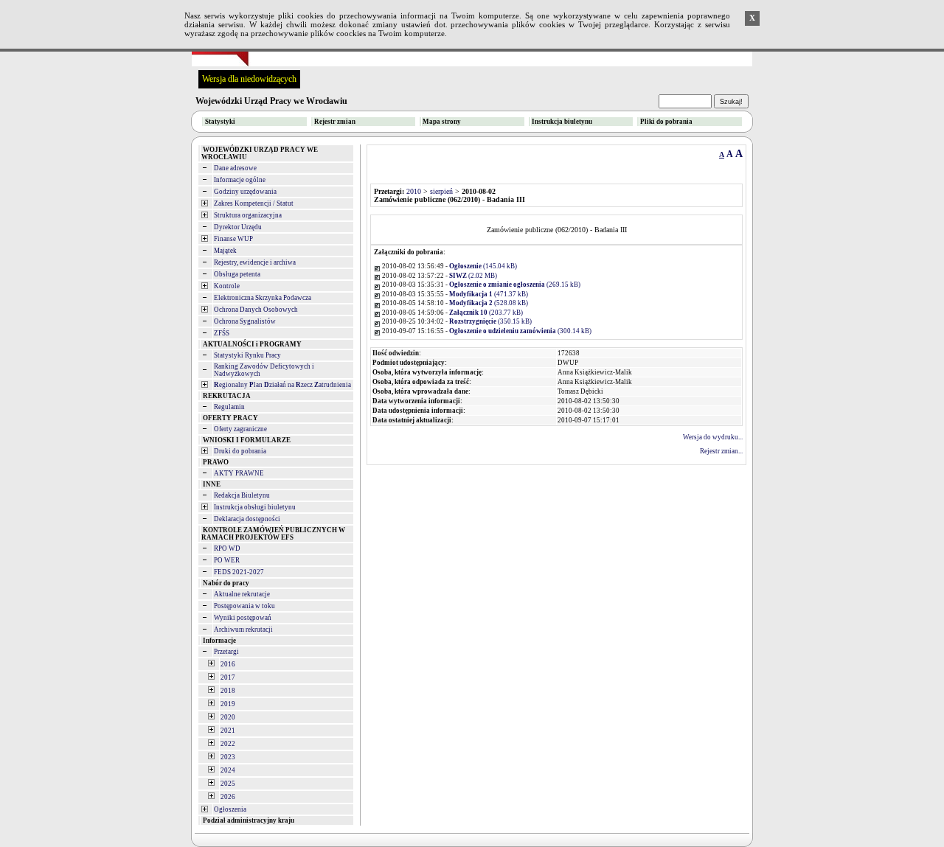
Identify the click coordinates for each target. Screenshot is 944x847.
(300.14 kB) (520, 331)
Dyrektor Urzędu (238, 227)
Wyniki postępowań (242, 617)
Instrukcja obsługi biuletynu (255, 507)
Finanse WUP (233, 239)
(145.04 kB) (483, 266)
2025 (228, 783)
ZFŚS (221, 333)
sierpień (441, 191)
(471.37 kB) (488, 294)
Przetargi (226, 651)
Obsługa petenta (237, 274)
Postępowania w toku (244, 606)
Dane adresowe (235, 168)
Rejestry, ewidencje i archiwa (255, 262)
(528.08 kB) (488, 303)
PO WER (227, 560)
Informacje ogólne (240, 180)
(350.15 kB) (490, 321)
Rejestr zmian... (721, 451)
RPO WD (227, 548)
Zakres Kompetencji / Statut (254, 203)
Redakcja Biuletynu (242, 495)
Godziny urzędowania (245, 191)
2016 (228, 664)
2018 (228, 690)
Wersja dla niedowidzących (249, 79)
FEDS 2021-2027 (239, 572)
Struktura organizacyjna (248, 215)
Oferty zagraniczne (240, 429)
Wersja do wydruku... (713, 437)
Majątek (225, 250)
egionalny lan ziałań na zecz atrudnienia (282, 384)
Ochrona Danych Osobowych (256, 309)
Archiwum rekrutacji (243, 629)
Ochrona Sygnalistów (245, 321)
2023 (228, 757)
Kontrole (227, 286)
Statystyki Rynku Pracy (247, 355)
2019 (228, 704)
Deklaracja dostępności (247, 519)
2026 (228, 797)
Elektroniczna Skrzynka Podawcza (262, 297)
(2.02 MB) (473, 275)
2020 (228, 717)
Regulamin (229, 407)
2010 (413, 191)
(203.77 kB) (486, 312)
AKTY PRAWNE (239, 473)
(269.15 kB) (514, 284)
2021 (228, 730)
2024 (228, 770)
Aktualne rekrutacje (242, 594)
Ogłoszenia (230, 809)
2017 (228, 677)
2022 (228, 743)
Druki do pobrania (240, 451)
